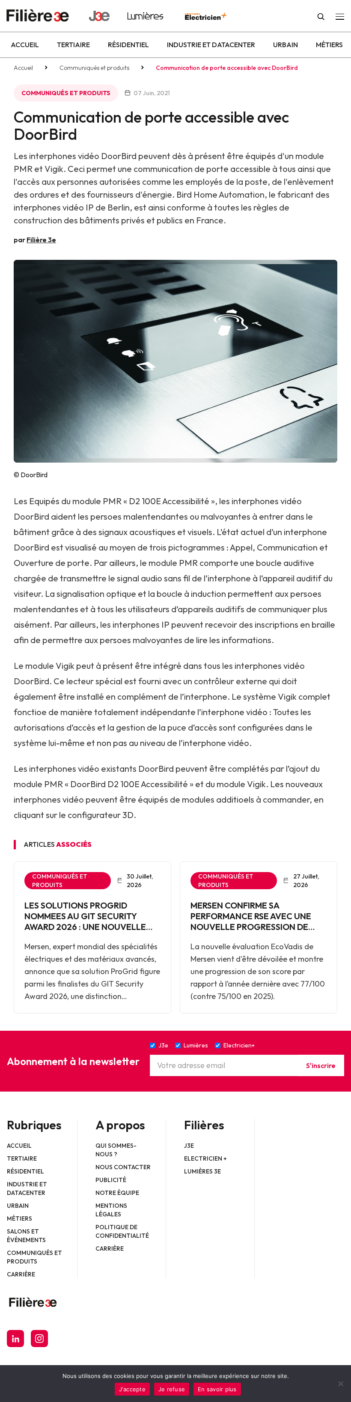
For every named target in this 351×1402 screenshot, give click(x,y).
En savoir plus (217, 1389)
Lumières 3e (202, 1171)
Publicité (110, 1180)
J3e (189, 1145)
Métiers (329, 44)
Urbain (285, 44)
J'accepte (132, 1389)
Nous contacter (123, 1167)
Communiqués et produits (94, 68)
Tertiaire (73, 44)
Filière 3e (41, 239)
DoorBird (31, 547)
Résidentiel (128, 44)
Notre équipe (117, 1193)
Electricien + (205, 1158)
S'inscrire (321, 1065)
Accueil (25, 44)
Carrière (21, 1274)
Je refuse (171, 1389)
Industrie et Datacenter (211, 44)
